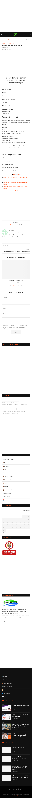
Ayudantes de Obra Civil (16, 280)
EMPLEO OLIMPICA (5, 409)
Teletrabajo (13, 409)
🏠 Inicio (9, 39)
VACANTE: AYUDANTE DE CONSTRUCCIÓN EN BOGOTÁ (15, 177)
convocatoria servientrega (7, 406)
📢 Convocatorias (7, 473)
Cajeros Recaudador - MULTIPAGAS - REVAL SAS (10, 404)
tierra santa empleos (21, 409)
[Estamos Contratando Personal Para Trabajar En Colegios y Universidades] (6, 727)
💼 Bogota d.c (6, 466)
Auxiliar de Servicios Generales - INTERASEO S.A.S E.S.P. (11, 400)
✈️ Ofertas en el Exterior (8, 459)
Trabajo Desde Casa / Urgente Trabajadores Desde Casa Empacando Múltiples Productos (21, 735)
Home (3, 39)
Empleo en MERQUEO (25, 406)
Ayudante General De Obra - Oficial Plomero (10, 402)
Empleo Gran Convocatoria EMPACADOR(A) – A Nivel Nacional (19, 768)
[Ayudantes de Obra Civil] (16, 269)
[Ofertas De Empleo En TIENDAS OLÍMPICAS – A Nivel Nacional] (6, 778)
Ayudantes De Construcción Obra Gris (12, 191)
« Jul (3, 532)
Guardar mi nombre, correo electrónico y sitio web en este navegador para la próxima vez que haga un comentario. (15, 327)
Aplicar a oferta (16, 174)
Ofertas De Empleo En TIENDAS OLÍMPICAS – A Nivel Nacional (20, 776)
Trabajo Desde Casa (14, 413)
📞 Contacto (4, 680)
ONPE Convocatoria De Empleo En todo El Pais (20, 715)
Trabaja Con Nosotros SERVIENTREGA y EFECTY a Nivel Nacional (13, 411)
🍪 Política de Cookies (7, 683)
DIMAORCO (16, 795)
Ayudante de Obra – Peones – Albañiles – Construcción (16, 180)
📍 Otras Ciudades (11, 43)
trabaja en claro (5, 413)
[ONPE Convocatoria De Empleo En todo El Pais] (6, 717)
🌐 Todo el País (6, 496)
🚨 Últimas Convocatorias (9, 500)
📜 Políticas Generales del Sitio (9, 690)
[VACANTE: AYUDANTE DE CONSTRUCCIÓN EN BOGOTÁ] (6, 750)
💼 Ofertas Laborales (8, 490)
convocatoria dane (24, 404)
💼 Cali (4, 469)
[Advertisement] (16, 16)
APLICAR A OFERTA (6, 673)
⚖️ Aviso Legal (5, 676)
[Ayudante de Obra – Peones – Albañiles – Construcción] (6, 759)
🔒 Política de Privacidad (7, 686)
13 (16, 522)
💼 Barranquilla (6, 462)
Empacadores (17, 406)
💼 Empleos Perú (7, 479)
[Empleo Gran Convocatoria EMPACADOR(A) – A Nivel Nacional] (6, 769)
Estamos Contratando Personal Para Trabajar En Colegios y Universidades (20, 726)
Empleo (8, 47)
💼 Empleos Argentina (8, 476)
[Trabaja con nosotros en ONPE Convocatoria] (6, 708)
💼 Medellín (5, 486)
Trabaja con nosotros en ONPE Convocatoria (20, 706)
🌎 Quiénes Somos (6, 693)
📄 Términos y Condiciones (8, 696)
